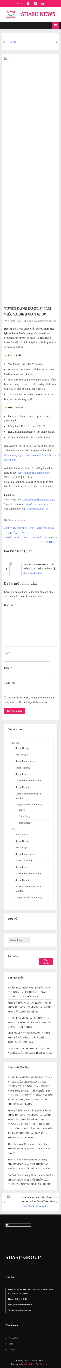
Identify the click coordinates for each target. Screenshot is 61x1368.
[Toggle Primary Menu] (55, 25)
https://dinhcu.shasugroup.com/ (34, 472)
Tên (7, 653)
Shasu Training (23, 767)
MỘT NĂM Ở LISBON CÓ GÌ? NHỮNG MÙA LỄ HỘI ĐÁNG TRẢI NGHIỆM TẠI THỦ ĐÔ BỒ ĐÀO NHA (29, 1037)
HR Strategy (21, 754)
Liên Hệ (19, 3)
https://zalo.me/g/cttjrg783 (35, 508)
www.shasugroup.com (22, 1310)
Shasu (30, 320)
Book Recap (25, 822)
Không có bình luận (47, 321)
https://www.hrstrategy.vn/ (38, 504)
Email (8, 667)
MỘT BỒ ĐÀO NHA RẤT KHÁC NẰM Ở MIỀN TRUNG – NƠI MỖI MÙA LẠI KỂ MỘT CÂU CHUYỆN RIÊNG (29, 1007)
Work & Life (21, 834)
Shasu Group (22, 748)
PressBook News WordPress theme (35, 1364)
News (22, 809)
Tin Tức (16, 742)
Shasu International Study (28, 780)
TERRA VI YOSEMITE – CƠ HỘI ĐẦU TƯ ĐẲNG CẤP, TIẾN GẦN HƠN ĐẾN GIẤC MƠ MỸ (40, 567)
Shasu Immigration (16, 519)
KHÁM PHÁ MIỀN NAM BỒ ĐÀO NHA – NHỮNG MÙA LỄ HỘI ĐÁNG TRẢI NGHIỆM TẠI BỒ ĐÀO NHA (30, 992)
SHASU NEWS (38, 14)
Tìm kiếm (13, 956)
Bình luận (10, 605)
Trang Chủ (13, 1338)
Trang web (9, 682)
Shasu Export (22, 787)
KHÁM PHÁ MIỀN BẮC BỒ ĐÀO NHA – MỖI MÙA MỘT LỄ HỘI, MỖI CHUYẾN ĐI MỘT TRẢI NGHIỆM (29, 1022)
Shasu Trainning (23, 860)
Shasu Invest (21, 774)
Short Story (25, 816)
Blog (14, 829)
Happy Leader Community (29, 804)
